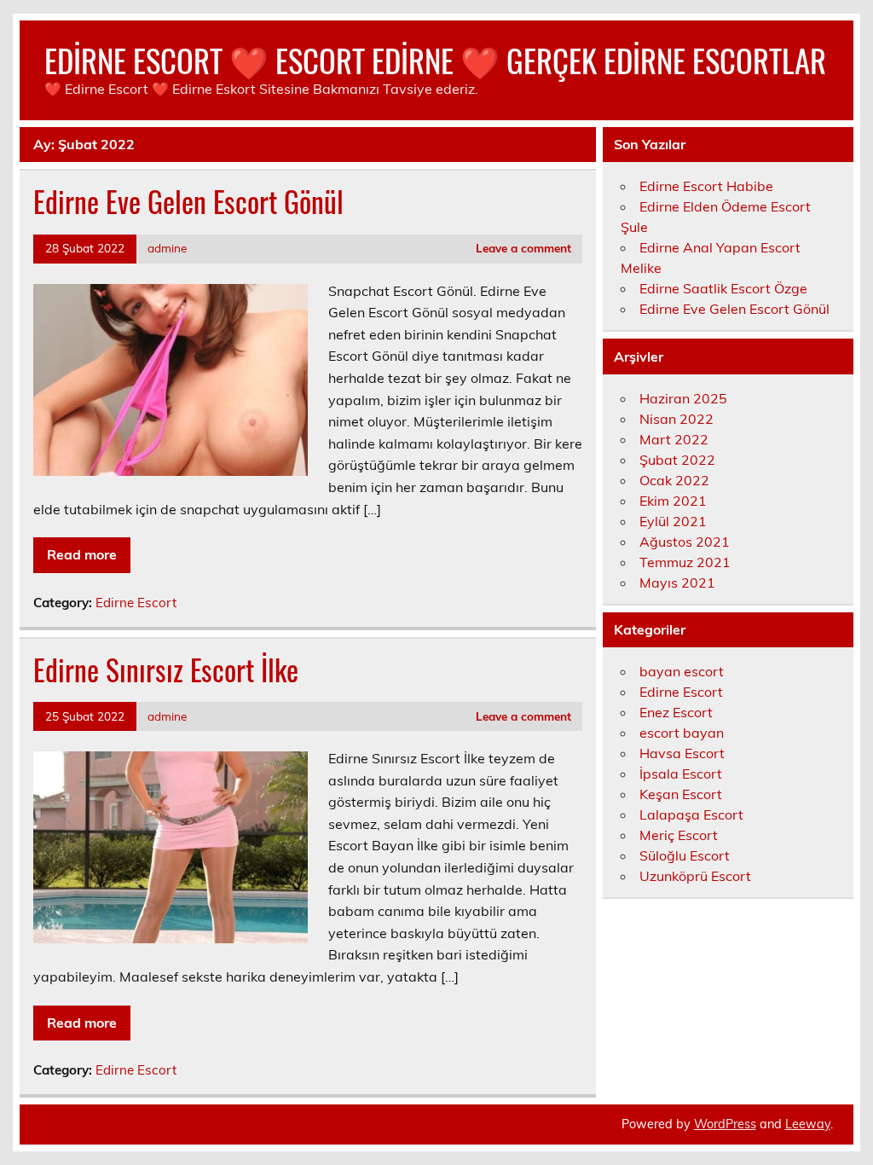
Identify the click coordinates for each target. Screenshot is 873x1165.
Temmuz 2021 (685, 562)
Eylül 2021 (673, 521)
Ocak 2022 (674, 480)
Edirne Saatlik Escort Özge (723, 288)
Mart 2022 (673, 439)
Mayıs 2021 (677, 582)
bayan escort (681, 671)
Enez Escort (676, 712)
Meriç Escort (678, 834)
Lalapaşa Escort (691, 814)
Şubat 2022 (677, 459)
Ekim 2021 (673, 500)
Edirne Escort (135, 602)
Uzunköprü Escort (695, 875)
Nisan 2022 (676, 418)
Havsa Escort (682, 753)
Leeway (807, 1124)
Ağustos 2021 (684, 541)
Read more (82, 554)
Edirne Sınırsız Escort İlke (165, 669)
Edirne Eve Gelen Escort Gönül (188, 201)
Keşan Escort (680, 794)
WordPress (725, 1124)
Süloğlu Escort (684, 855)
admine (167, 248)
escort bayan (681, 732)
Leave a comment (523, 248)
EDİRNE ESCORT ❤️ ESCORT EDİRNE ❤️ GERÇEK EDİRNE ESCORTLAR (435, 60)
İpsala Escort (680, 773)
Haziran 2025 (683, 398)
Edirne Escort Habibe (706, 185)
